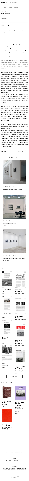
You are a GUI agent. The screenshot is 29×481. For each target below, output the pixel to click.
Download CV (20, 151)
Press (2, 16)
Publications (4, 18)
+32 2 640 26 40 (6, 469)
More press (14, 376)
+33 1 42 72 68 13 (8, 462)
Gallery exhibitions (5, 13)
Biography (3, 11)
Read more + (4, 151)
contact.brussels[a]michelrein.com (18, 469)
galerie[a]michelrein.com (18, 462)
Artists (11, 452)
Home (7, 452)
